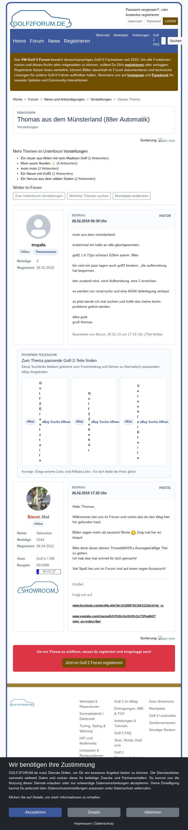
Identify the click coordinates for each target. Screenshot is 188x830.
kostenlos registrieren (142, 15)
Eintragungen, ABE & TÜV (128, 711)
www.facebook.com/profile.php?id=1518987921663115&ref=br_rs (118, 605)
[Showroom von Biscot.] (38, 588)
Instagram (135, 75)
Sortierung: (148, 140)
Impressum (83, 823)
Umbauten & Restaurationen (91, 752)
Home (19, 41)
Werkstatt (103, 35)
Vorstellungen (101, 99)
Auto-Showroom (161, 701)
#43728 (165, 216)
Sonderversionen (162, 723)
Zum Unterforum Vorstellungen (39, 196)
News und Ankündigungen (64, 99)
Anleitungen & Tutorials (125, 723)
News (54, 41)
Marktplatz (121, 35)
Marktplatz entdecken (131, 196)
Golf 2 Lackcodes (162, 716)
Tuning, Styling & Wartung (93, 728)
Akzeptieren (35, 812)
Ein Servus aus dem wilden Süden (47, 179)
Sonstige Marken (162, 730)
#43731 (165, 488)
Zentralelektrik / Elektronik (92, 716)
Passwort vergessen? (142, 10)
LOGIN (170, 21)
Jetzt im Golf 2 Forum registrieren (94, 663)
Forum (37, 41)
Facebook (160, 75)
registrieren (134, 65)
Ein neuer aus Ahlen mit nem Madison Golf (54, 158)
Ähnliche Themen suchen (89, 196)
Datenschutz (104, 823)
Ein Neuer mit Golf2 (36, 173)
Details (94, 812)
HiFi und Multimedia (88, 740)
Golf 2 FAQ (156, 39)
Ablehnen (152, 812)
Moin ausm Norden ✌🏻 (38, 163)
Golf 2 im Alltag (126, 701)
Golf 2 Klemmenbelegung (128, 754)
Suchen (176, 41)
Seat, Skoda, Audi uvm (128, 742)
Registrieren (77, 41)
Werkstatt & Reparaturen (89, 703)
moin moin (29, 168)
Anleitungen (140, 35)
